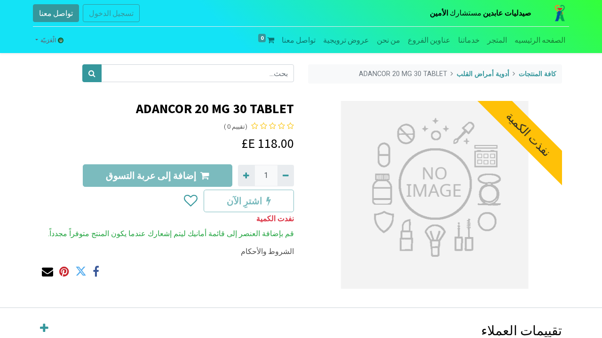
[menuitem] (540, 40)
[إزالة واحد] (285, 175)
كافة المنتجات (537, 74)
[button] (190, 201)
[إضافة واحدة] (246, 175)
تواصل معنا (56, 13)
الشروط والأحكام (267, 251)
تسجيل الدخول (111, 13)
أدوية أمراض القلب (483, 74)
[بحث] (92, 73)
